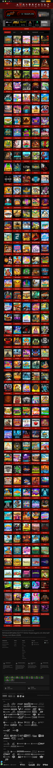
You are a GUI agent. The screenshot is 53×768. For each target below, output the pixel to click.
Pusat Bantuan (4, 645)
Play (8, 15)
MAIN (18, 119)
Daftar (48, 1)
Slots (23, 644)
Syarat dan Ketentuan (5, 647)
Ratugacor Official (35, 642)
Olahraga (23, 650)
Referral (15, 645)
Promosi (15, 642)
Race (23, 647)
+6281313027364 (36, 644)
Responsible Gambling (5, 644)
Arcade (23, 653)
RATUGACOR (3, 637)
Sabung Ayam (48, 6)
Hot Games (23, 642)
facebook (47, 642)
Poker (23, 655)
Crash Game (36, 6)
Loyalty (15, 644)
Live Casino (24, 645)
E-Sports (23, 656)
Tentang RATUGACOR (5, 642)
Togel (23, 648)
